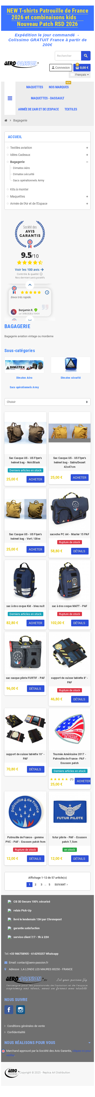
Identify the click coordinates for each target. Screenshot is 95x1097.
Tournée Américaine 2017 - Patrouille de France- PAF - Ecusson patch (69, 759)
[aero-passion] (21, 64)
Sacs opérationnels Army (24, 387)
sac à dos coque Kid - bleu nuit (25, 606)
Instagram (20, 1009)
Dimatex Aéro (24, 377)
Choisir (11, 402)
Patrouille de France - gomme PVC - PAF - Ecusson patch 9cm (25, 839)
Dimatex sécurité (71, 377)
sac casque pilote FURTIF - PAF (25, 678)
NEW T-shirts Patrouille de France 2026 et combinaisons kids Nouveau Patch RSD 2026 (47, 17)
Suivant (62, 884)
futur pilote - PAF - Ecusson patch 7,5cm (69, 839)
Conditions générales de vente (26, 1026)
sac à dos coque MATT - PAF (69, 606)
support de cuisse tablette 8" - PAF (69, 680)
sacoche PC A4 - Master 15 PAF (69, 534)
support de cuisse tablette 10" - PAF (25, 756)
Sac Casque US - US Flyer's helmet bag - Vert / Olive (25, 536)
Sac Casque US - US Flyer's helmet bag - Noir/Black (25, 460)
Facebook (8, 1009)
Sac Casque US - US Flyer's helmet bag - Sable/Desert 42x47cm (69, 462)
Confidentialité (16, 1032)
